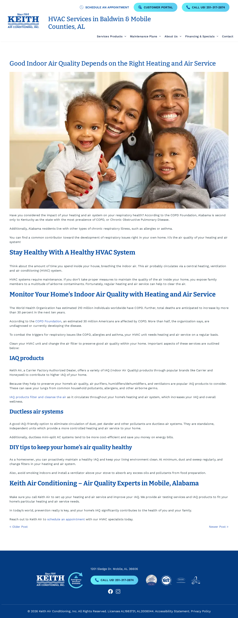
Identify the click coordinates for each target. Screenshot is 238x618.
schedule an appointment (66, 519)
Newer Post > (219, 526)
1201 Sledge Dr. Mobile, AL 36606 (114, 569)
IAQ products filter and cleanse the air (37, 397)
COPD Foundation (48, 321)
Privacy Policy (201, 611)
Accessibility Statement (172, 611)
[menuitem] (109, 36)
